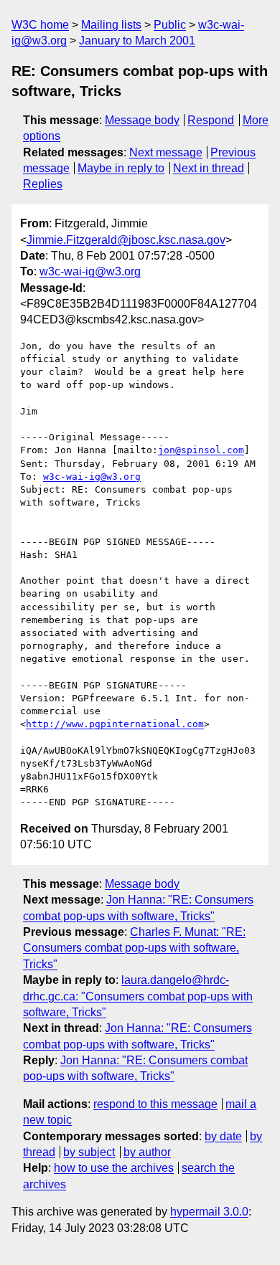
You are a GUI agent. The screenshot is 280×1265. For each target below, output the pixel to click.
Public (170, 25)
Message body (142, 120)
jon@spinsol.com (201, 450)
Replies (42, 184)
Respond (210, 120)
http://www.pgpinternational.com (115, 724)
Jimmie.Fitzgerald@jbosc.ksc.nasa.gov (126, 240)
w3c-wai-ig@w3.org (90, 271)
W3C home (40, 25)
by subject (89, 1152)
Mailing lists (111, 25)
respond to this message (155, 1104)
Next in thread (208, 168)
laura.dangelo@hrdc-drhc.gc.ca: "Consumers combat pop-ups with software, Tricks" (138, 996)
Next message (165, 152)
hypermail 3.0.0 (209, 1211)
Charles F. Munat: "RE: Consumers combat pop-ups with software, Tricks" (134, 948)
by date (223, 1136)
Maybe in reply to (121, 168)
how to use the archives (114, 1168)
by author (147, 1152)
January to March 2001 (137, 40)
